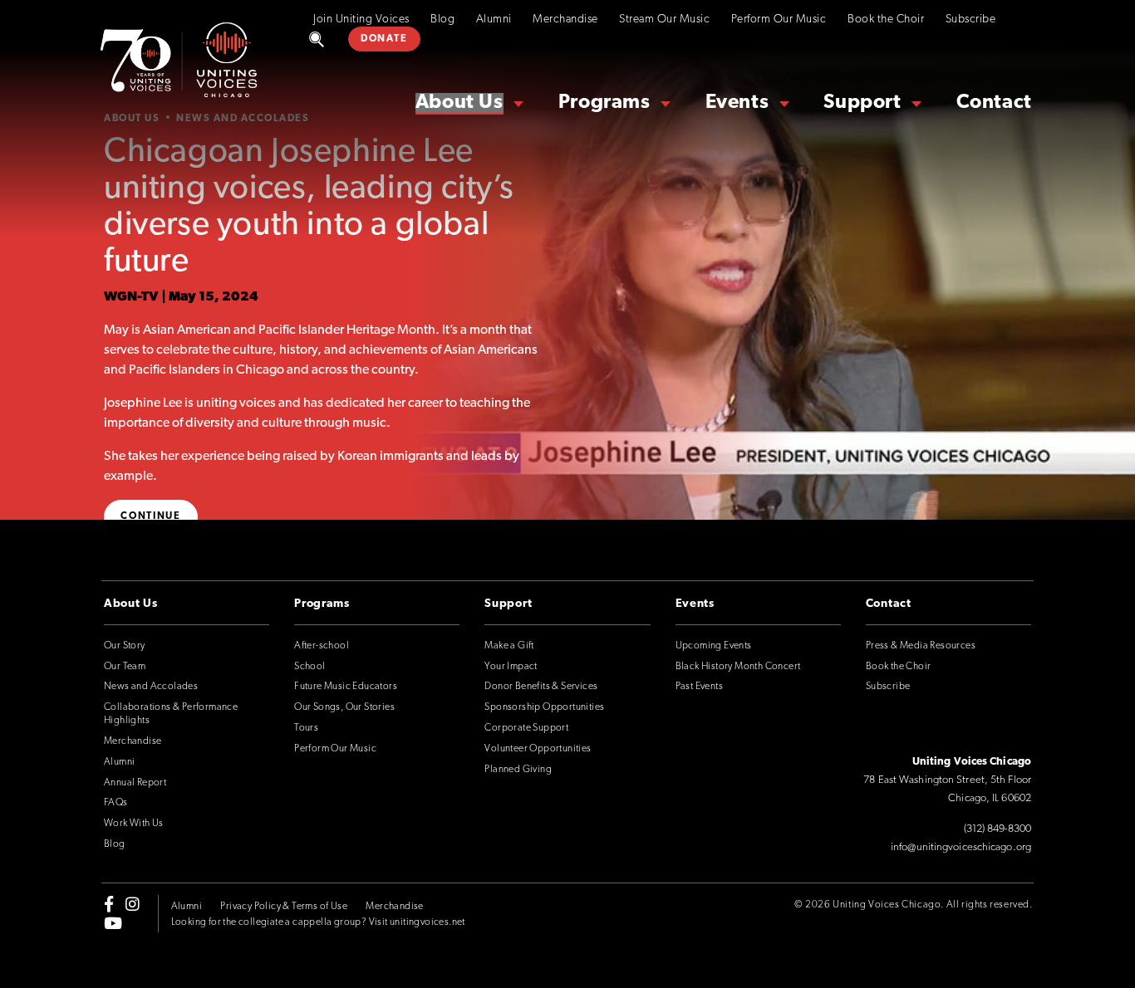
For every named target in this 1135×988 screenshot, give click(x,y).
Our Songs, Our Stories (344, 707)
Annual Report (135, 783)
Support (862, 103)
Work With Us (134, 824)
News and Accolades (151, 687)
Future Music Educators (345, 687)
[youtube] (113, 922)
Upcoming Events (714, 646)
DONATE (384, 39)
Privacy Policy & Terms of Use (283, 907)
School (309, 667)
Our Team (124, 667)
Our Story (124, 646)
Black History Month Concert (738, 667)
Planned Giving (518, 770)
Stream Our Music (664, 19)
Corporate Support (526, 728)
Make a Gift (508, 646)
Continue (150, 516)
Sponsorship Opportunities (544, 707)
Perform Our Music (779, 19)
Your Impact (510, 667)
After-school (321, 646)
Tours (306, 728)
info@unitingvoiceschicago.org (961, 847)
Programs (604, 103)
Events (737, 103)
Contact (994, 103)
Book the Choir (886, 19)
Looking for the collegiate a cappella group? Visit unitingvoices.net (318, 922)
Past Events (699, 687)
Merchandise (565, 19)
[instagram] (132, 904)
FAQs (116, 803)
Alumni (494, 19)
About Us (459, 103)
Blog (442, 19)
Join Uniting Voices (361, 19)
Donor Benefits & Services (540, 687)
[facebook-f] (109, 904)
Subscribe (971, 19)
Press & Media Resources (920, 646)
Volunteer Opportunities (537, 749)
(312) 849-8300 (997, 829)
